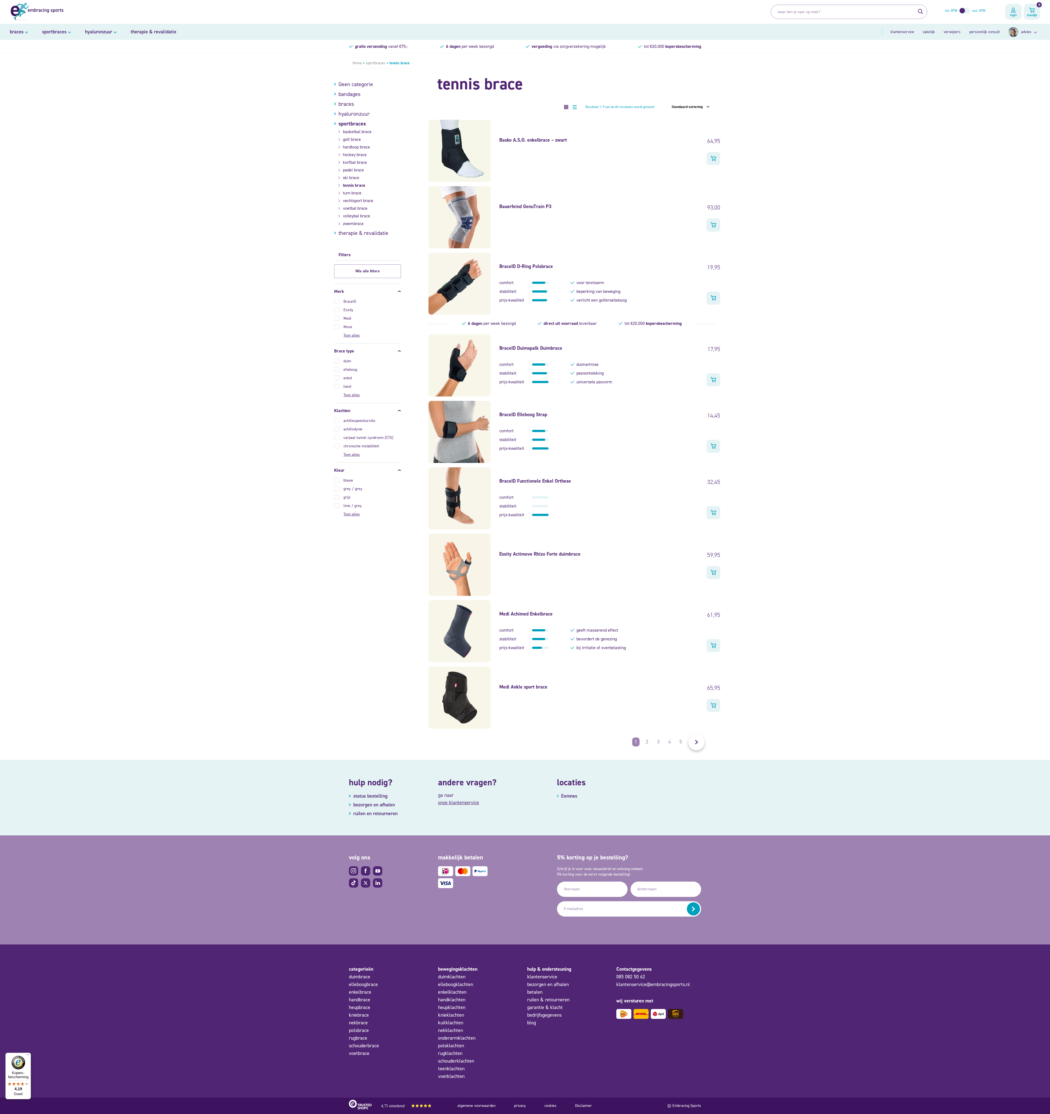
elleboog (350, 369)
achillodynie (352, 429)
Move (347, 326)
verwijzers (952, 31)
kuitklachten (450, 1022)
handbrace (359, 999)
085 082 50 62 (630, 976)
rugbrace (358, 1038)
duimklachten (451, 976)
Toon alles (351, 335)
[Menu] (27, 1056)
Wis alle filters (367, 271)
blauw (348, 480)
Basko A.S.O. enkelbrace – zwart (533, 140)
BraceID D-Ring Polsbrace (526, 266)
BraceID (349, 301)
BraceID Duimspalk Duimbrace (530, 348)
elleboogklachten (455, 984)
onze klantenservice (458, 802)
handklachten (451, 999)
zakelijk (929, 31)
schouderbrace (364, 1045)
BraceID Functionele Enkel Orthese (535, 481)
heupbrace (359, 1007)
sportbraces (54, 31)
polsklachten (451, 1045)
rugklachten (450, 1053)
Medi (347, 318)
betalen (534, 992)
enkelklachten (452, 992)
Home (357, 63)
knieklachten (451, 1015)
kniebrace (359, 1015)
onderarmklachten (457, 1038)
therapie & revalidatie (153, 31)
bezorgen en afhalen (548, 984)
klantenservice (902, 31)
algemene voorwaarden (476, 1105)
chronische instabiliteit (361, 446)
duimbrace (359, 976)
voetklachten (451, 1076)
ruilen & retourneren (548, 999)
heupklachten (451, 1007)
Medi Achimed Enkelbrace (526, 614)
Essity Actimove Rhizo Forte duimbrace (540, 554)
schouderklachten (456, 1061)
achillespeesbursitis (359, 420)
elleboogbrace (363, 984)
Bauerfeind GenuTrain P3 (525, 206)
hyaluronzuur (98, 31)
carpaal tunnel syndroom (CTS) (368, 437)
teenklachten (451, 1068)
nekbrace (358, 1022)
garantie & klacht (545, 1007)
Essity (348, 310)
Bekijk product (713, 158)
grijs (347, 497)
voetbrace (359, 1053)
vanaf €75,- (381, 46)
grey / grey (352, 488)
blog (531, 1022)
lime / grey (352, 505)
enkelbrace (360, 992)
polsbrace (359, 1030)
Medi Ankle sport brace (523, 687)
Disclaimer (583, 1105)
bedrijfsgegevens (544, 1015)
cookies (550, 1105)
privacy (520, 1105)
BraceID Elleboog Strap (523, 414)
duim (347, 361)
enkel (347, 378)
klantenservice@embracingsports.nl (653, 984)
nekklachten (450, 1030)
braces (17, 31)
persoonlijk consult (984, 31)
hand (347, 386)
